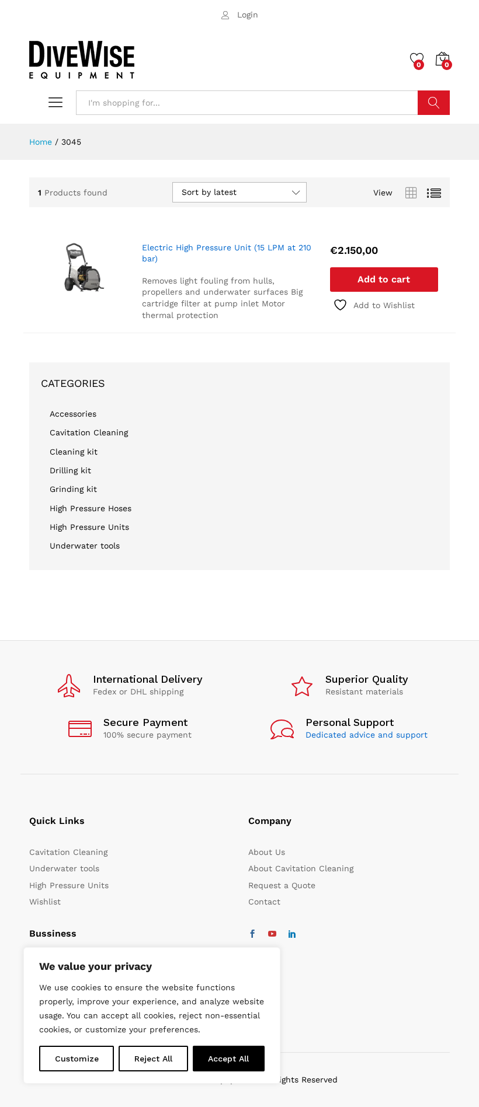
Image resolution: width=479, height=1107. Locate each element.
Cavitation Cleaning (89, 432)
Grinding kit (73, 489)
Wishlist (45, 901)
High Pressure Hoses (90, 508)
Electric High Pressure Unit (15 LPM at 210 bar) (226, 253)
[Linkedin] (292, 934)
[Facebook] (252, 934)
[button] (384, 279)
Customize (77, 1058)
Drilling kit (70, 470)
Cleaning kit (74, 451)
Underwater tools (85, 545)
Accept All (228, 1058)
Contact (264, 901)
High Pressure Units (89, 527)
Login (247, 15)
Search (434, 102)
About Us (266, 852)
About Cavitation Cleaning (300, 868)
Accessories (73, 413)
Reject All (153, 1058)
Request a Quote (281, 885)
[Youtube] (272, 934)
